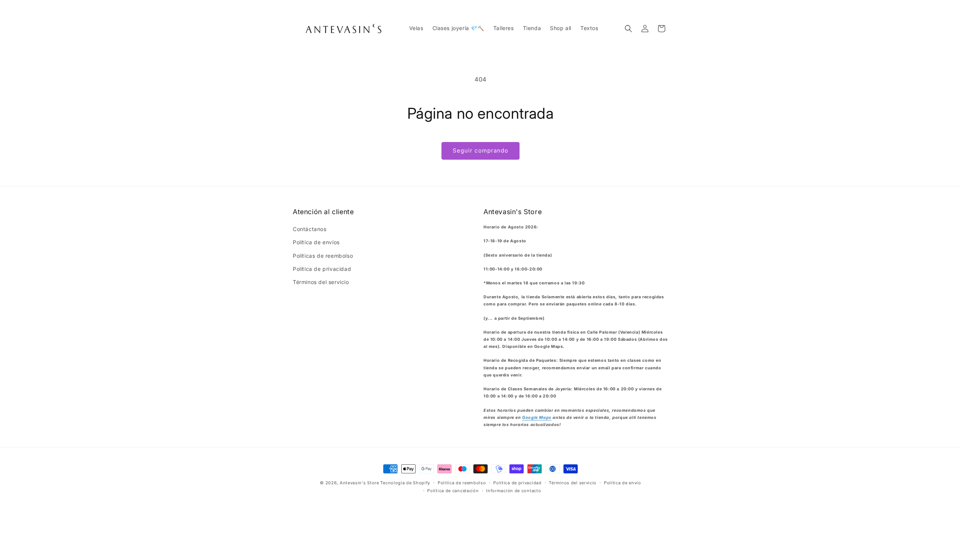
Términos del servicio (321, 282)
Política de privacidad (322, 269)
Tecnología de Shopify (405, 482)
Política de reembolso (462, 482)
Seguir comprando (480, 150)
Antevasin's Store (359, 482)
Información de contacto (513, 490)
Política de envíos (316, 242)
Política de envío (622, 482)
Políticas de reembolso (323, 255)
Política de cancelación (453, 490)
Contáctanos (310, 229)
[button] (628, 28)
